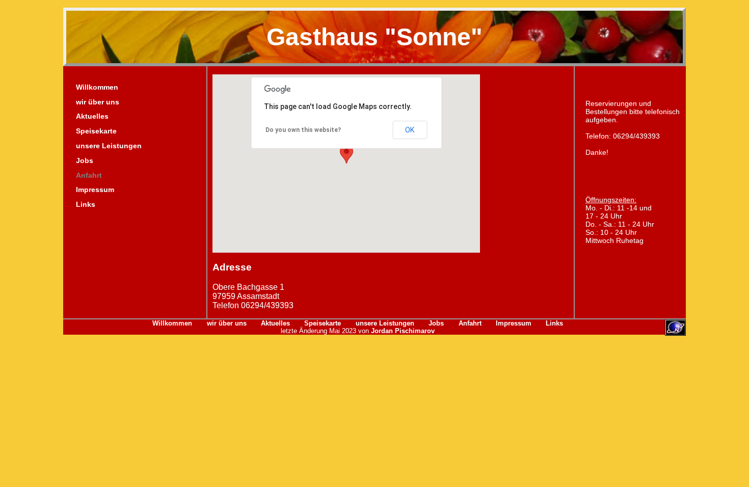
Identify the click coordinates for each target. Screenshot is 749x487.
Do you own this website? (303, 129)
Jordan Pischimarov (402, 331)
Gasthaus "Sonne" (374, 36)
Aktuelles (92, 116)
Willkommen (97, 87)
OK (409, 130)
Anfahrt (89, 175)
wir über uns (97, 102)
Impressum (95, 189)
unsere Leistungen (109, 146)
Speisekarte (96, 131)
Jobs (84, 160)
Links (85, 204)
